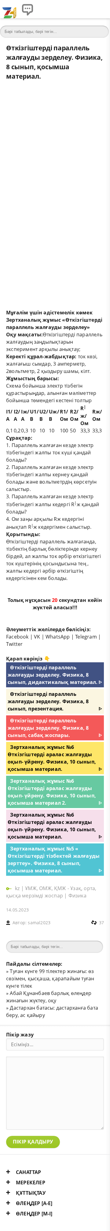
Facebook (17, 636)
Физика (77, 895)
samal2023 (39, 922)
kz (18, 888)
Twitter (14, 644)
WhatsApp (58, 636)
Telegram (86, 636)
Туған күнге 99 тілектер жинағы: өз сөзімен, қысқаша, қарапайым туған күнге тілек (50, 978)
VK (37, 636)
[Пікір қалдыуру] (27, 9)
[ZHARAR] (9, 9)
